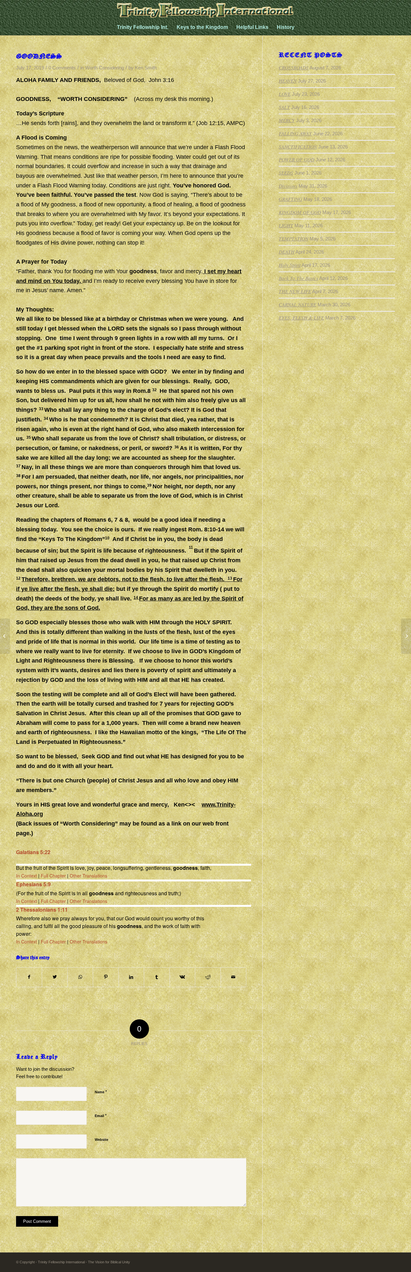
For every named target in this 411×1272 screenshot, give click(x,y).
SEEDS (286, 172)
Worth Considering (104, 67)
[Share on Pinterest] (105, 977)
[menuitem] (142, 27)
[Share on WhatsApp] (80, 977)
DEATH (286, 251)
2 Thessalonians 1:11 (42, 909)
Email (101, 1115)
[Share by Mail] (233, 977)
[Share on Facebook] (29, 977)
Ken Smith (146, 67)
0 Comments (62, 67)
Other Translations (88, 875)
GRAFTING (290, 199)
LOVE (285, 94)
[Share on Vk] (182, 977)
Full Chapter (53, 875)
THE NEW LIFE (295, 291)
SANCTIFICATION (298, 146)
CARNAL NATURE (297, 304)
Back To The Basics (298, 278)
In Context (26, 875)
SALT (284, 107)
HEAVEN (288, 80)
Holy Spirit (290, 265)
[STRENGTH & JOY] (5, 636)
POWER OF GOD (296, 159)
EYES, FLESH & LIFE (301, 317)
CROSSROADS (294, 67)
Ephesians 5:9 (33, 884)
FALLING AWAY (295, 133)
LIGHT (286, 225)
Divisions (288, 186)
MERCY (287, 120)
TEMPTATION (293, 238)
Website (101, 1139)
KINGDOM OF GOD (300, 212)
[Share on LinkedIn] (131, 977)
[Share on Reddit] (207, 977)
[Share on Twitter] (54, 977)
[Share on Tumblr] (156, 977)
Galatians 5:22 (33, 852)
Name (101, 1091)
